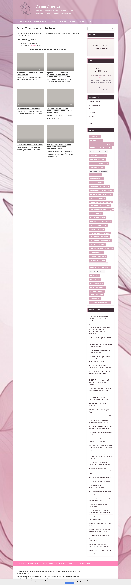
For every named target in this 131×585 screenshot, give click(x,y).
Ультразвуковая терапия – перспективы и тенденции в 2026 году (100, 471)
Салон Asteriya (48, 6)
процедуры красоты (98, 256)
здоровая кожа (96, 179)
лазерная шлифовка (98, 225)
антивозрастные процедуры (101, 144)
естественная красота (98, 171)
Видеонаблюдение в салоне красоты (101, 46)
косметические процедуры (100, 202)
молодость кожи (97, 229)
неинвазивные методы (99, 237)
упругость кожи (96, 295)
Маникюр (82, 21)
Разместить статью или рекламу (79, 563)
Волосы (52, 21)
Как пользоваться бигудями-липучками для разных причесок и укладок (59, 146)
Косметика (62, 21)
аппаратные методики (98, 152)
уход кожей (94, 299)
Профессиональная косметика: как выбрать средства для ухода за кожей (100, 318)
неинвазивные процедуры (100, 241)
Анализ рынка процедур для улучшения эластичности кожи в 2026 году (100, 456)
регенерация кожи (97, 260)
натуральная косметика (99, 233)
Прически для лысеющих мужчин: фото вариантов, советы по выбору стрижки (58, 74)
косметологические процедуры (102, 210)
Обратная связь (33, 563)
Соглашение (60, 563)
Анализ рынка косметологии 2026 (100, 416)
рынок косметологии (98, 264)
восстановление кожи (99, 163)
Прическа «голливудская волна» (30, 144)
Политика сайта (47, 563)
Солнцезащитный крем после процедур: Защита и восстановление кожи (99, 359)
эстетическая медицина (100, 302)
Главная (21, 563)
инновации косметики (99, 186)
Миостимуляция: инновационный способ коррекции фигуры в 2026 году (101, 447)
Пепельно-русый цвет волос (28, 108)
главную (33, 45)
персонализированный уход (101, 248)
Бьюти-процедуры (40, 21)
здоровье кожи (96, 183)
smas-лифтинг (95, 140)
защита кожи (95, 175)
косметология (96, 214)
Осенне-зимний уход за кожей (99, 481)
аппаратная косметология (100, 148)
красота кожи (105, 221)
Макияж (72, 21)
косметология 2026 (97, 217)
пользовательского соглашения (60, 578)
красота (93, 221)
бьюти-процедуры (97, 159)
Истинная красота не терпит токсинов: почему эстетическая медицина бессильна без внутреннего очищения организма (100, 329)
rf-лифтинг (94, 136)
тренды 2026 (94, 279)
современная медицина (99, 268)
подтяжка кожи (96, 252)
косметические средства (100, 206)
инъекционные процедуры (100, 194)
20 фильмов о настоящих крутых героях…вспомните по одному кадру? (59, 110)
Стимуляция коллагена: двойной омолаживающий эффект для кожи (100, 391)
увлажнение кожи (97, 287)
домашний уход (96, 167)
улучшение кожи (97, 291)
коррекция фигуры (97, 198)
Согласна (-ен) (69, 582)
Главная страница (25, 21)
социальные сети (97, 272)
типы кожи (94, 275)
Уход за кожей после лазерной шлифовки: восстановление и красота (99, 373)
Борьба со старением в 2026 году (100, 477)
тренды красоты (96, 283)
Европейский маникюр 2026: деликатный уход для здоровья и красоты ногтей (100, 538)
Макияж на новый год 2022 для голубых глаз (30, 73)
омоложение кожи (97, 244)
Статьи (91, 21)
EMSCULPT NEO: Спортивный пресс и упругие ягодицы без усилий (99, 382)
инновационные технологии (102, 190)
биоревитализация (98, 155)
